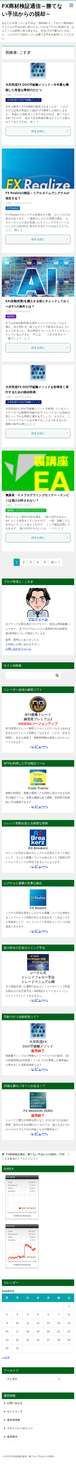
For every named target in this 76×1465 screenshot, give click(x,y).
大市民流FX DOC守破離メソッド (23, 100)
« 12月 (6, 1357)
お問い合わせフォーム (18, 648)
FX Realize (12, 208)
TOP (35, 1154)
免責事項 (12, 1436)
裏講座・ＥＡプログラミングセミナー (26, 510)
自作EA (11, 316)
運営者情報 (13, 1419)
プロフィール (38, 619)
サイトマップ (15, 1411)
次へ (54, 562)
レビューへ (39, 747)
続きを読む (38, 131)
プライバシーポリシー (20, 1428)
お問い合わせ (15, 1403)
